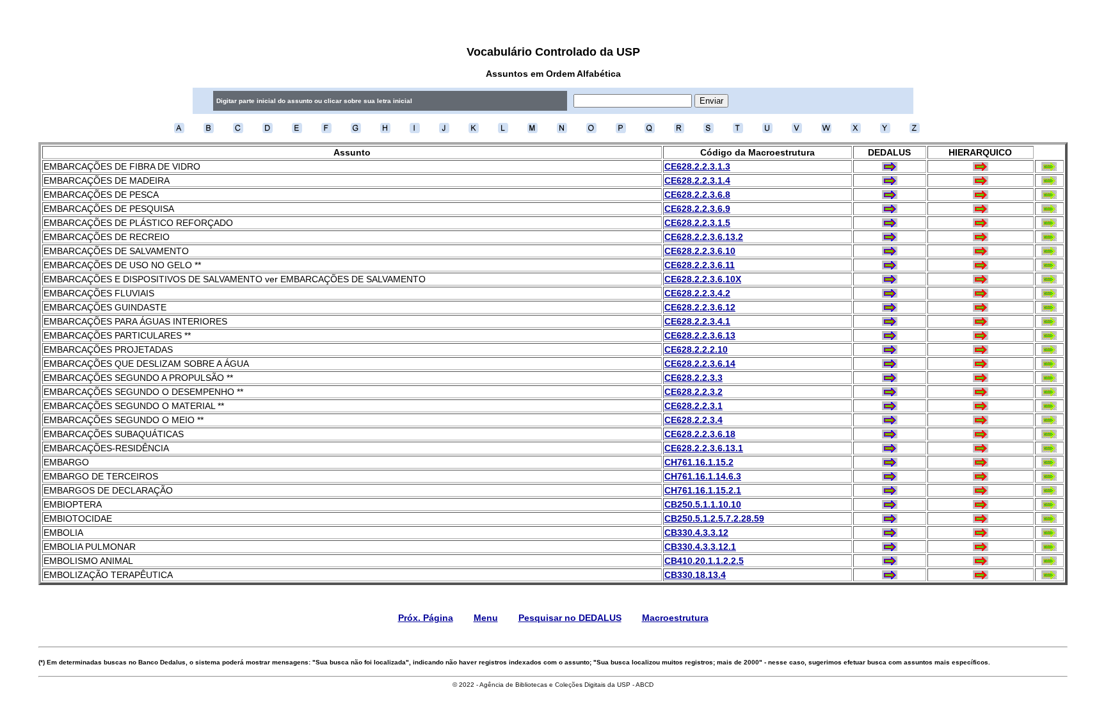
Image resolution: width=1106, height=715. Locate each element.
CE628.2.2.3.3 (693, 378)
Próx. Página (425, 618)
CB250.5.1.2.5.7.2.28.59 (714, 518)
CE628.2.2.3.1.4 (697, 180)
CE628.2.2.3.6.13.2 (703, 237)
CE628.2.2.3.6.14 (699, 363)
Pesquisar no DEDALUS (569, 618)
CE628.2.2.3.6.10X (702, 279)
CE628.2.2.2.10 (696, 349)
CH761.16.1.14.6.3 (702, 476)
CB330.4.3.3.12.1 (700, 547)
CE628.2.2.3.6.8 (697, 194)
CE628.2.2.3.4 (693, 420)
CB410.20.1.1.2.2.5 (704, 561)
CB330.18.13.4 (695, 575)
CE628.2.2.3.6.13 (699, 335)
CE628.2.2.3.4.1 (697, 321)
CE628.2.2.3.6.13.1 (703, 448)
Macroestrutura (675, 618)
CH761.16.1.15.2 (698, 462)
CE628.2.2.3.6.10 (699, 251)
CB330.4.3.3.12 (696, 532)
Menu (486, 618)
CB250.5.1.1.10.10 (702, 504)
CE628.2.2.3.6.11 (699, 265)
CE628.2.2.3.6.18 (699, 434)
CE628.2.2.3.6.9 (697, 209)
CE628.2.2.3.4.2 (697, 293)
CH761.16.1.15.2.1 (702, 490)
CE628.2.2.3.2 (693, 392)
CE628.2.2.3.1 (693, 406)
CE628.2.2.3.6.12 (699, 307)
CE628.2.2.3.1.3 (697, 166)
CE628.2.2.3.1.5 (697, 223)
